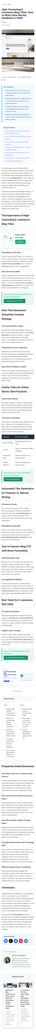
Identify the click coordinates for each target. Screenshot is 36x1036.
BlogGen (4, 22)
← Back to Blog (6, 4)
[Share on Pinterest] (21, 941)
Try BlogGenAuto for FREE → (14, 301)
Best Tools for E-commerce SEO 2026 (17, 158)
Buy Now (20, 242)
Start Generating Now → (13, 479)
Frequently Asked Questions (14, 161)
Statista (21, 569)
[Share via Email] (26, 941)
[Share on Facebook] (6, 941)
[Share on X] (11, 941)
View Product (17, 691)
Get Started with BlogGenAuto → (15, 658)
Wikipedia (19, 199)
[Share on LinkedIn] (16, 941)
